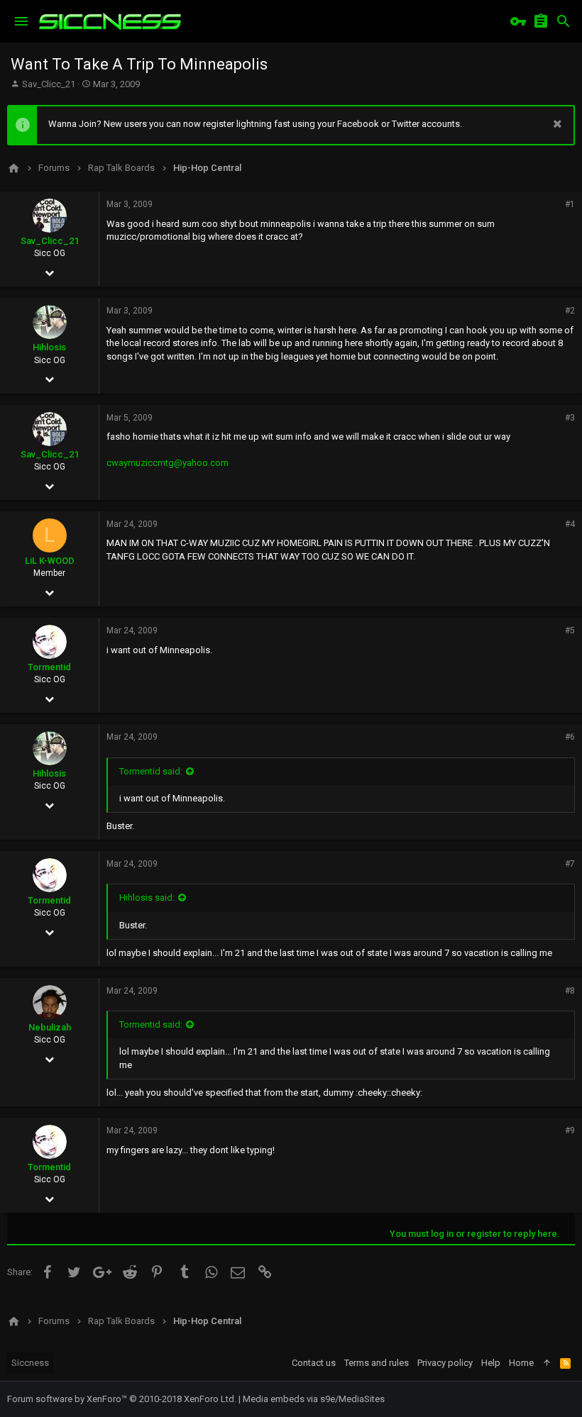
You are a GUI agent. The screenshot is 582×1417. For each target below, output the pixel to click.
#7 (570, 864)
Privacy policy (445, 1362)
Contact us (314, 1362)
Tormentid (49, 667)
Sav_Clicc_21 (48, 84)
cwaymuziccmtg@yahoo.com (167, 462)
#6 (570, 737)
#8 (570, 991)
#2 (570, 311)
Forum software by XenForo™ (121, 1399)
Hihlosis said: (147, 897)
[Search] (563, 21)
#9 (570, 1130)
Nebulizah (49, 1027)
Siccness (30, 1362)
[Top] (547, 1363)
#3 (570, 418)
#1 (570, 204)
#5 (570, 630)
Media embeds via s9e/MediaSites (314, 1399)
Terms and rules (376, 1362)
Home (521, 1362)
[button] (21, 21)
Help (490, 1362)
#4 (570, 524)
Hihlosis (49, 347)
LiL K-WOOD (50, 560)
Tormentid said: (150, 771)
